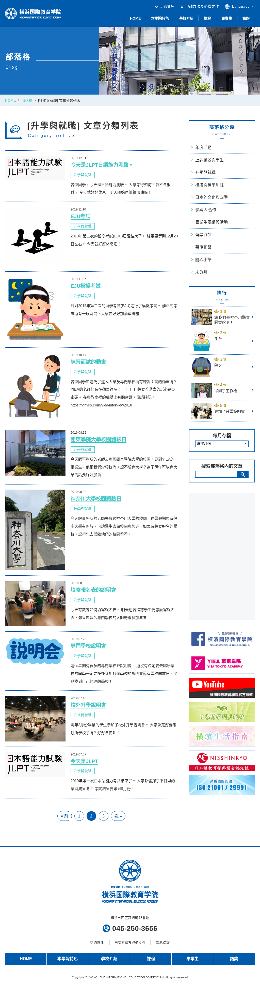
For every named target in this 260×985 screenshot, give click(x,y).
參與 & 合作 (205, 210)
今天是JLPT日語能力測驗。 (102, 165)
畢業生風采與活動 (211, 222)
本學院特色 (160, 18)
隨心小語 (203, 259)
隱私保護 (163, 943)
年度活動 (203, 147)
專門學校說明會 (88, 646)
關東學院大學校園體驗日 (98, 439)
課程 (207, 18)
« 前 (64, 816)
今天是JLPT (84, 761)
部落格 (27, 100)
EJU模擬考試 (86, 286)
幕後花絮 (203, 247)
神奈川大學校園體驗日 (96, 499)
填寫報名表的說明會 (93, 590)
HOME (135, 18)
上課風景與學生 (209, 160)
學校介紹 (186, 18)
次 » (118, 816)
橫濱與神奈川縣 (209, 185)
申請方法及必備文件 (202, 6)
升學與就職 (82, 175)
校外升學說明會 (88, 705)
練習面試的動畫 (88, 362)
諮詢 (246, 18)
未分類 (201, 272)
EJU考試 (80, 216)
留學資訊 (203, 235)
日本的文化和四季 (211, 197)
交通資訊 (167, 6)
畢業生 (226, 18)
